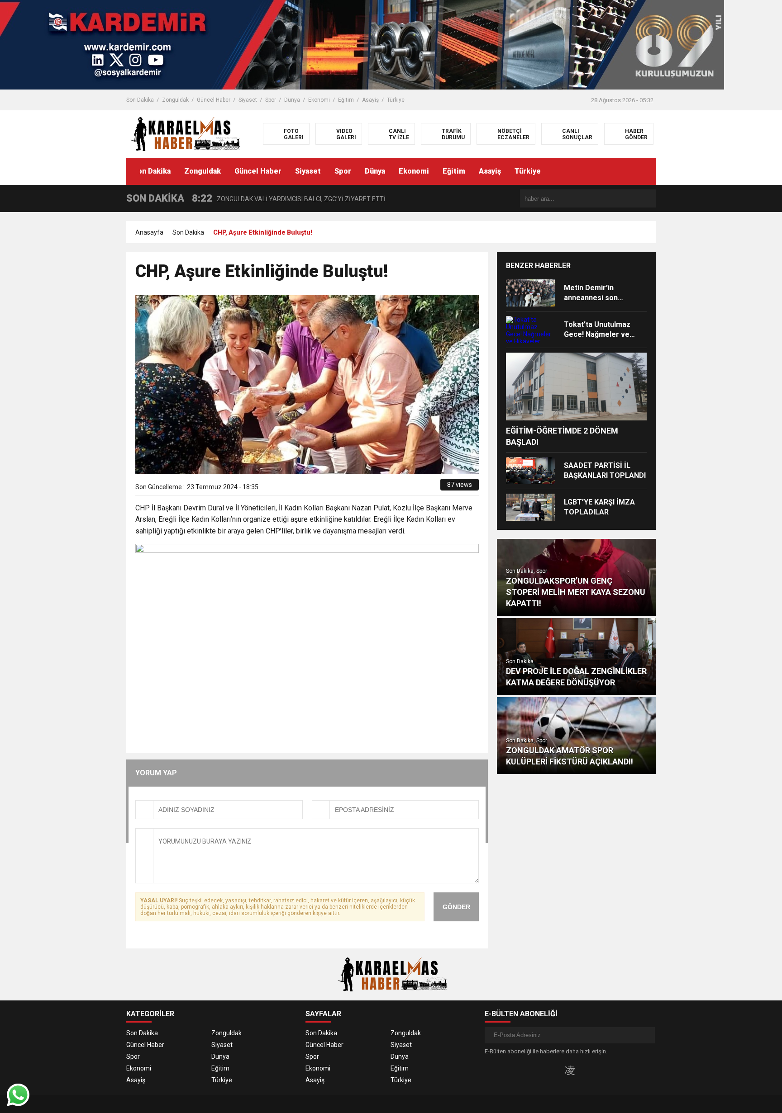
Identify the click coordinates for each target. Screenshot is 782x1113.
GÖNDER (456, 906)
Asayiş (370, 100)
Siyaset (247, 100)
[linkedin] (403, 487)
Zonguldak (175, 100)
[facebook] (382, 487)
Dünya (292, 100)
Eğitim (346, 100)
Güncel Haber (213, 100)
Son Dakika (140, 100)
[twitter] (392, 487)
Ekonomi (319, 100)
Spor (270, 100)
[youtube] (584, 1070)
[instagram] (569, 1070)
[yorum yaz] (433, 487)
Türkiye (396, 100)
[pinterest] (413, 487)
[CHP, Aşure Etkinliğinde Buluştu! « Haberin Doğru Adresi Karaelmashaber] (184, 133)
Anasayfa (149, 232)
